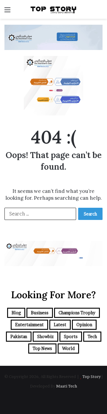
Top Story (91, 376)
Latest (60, 324)
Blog (16, 312)
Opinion (84, 324)
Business (39, 312)
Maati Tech (66, 386)
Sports (71, 336)
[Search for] (100, 11)
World (68, 348)
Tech (92, 336)
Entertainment (29, 324)
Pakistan (18, 336)
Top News (42, 348)
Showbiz (45, 336)
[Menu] (7, 11)
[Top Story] (53, 9)
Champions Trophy (77, 312)
